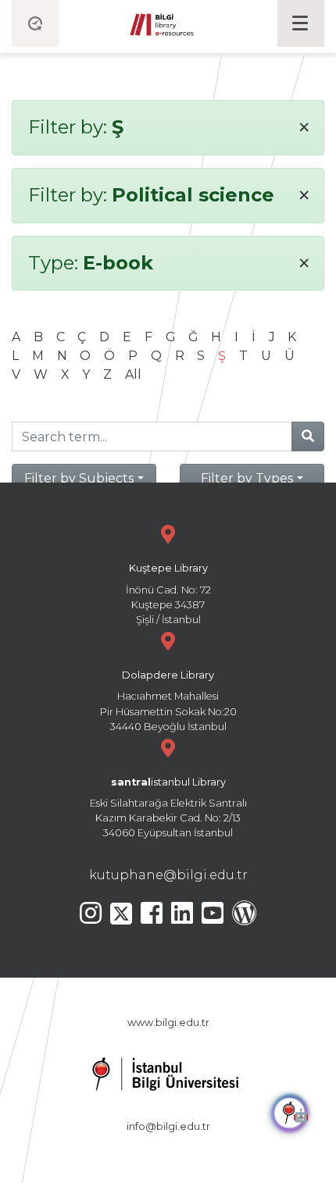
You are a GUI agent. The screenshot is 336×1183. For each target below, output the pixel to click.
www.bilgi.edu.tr (168, 1022)
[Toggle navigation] (300, 23)
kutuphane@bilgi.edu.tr (168, 875)
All (133, 374)
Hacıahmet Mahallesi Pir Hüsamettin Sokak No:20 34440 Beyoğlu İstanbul (168, 700)
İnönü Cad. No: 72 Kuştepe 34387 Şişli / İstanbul (168, 593)
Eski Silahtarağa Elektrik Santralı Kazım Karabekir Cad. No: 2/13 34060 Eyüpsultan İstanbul (168, 807)
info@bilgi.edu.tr (168, 1126)
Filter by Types (247, 478)
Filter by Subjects (79, 478)
